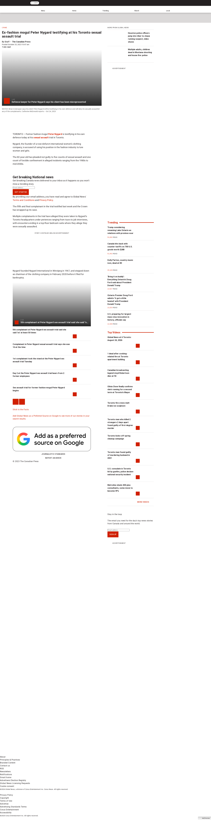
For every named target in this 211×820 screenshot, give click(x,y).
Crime (4, 27)
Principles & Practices (10, 760)
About (2, 757)
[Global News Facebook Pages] (18, 735)
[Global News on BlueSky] (130, 754)
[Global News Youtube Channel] (93, 735)
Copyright (4, 798)
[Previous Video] (16, 402)
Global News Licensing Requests (15, 783)
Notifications (6, 774)
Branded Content (7, 763)
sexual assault (41, 137)
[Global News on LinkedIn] (18, 754)
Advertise (4, 804)
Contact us (5, 765)
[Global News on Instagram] (130, 735)
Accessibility (6, 812)
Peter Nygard (55, 134)
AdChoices (206, 818)
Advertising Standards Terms (13, 807)
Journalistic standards (53, 454)
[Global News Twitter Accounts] (55, 735)
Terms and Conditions (24, 200)
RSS (2, 768)
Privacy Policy (46, 200)
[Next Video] (22, 402)
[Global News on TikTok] (55, 754)
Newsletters (5, 771)
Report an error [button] (53, 458)
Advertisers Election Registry (13, 780)
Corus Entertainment (9, 810)
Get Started (21, 192)
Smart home (5, 777)
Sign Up (112, 534)
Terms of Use (6, 801)
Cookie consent (7, 786)
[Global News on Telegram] (93, 754)
